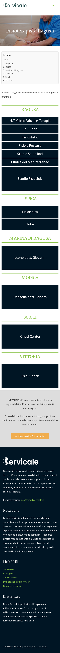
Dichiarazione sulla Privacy (16, 581)
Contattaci (8, 569)
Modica (9, 73)
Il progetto (8, 573)
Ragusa (9, 63)
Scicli (7, 76)
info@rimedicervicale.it (32, 499)
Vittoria (8, 80)
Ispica (8, 66)
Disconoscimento (12, 585)
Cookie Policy (9, 577)
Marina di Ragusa (14, 70)
